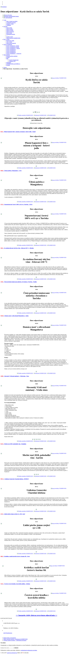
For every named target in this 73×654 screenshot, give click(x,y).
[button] (18, 131)
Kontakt (8, 65)
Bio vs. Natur (6, 39)
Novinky (10, 15)
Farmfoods (9, 17)
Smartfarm (8, 62)
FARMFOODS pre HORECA (13, 63)
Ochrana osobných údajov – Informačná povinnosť (14, 640)
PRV (7, 58)
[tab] (36, 131)
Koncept (5, 26)
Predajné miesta (15, 16)
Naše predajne (6, 54)
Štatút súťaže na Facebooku (9, 637)
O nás (4, 20)
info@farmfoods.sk (7, 633)
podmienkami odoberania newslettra (29, 650)
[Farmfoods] (4, 6)
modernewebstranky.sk (12, 652)
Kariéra (8, 57)
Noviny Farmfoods (7, 44)
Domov (5, 67)
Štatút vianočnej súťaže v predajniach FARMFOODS (15, 639)
